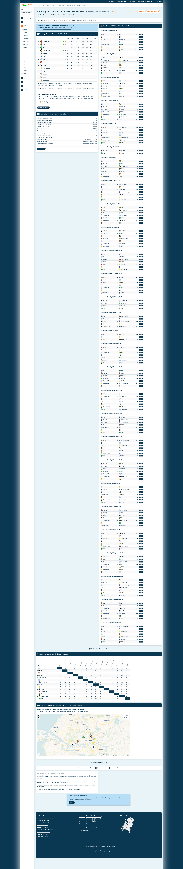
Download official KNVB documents (45, 829)
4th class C (25, 58)
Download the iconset (44, 820)
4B (60, 20)
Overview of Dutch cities (84, 830)
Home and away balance (43, 107)
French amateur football (42, 836)
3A (50, 20)
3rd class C (26, 47)
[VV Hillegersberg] (90, 734)
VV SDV (44, 77)
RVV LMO (45, 56)
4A (58, 20)
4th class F (25, 67)
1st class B (25, 32)
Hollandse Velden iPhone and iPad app (46, 818)
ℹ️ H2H (141, 34)
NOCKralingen (46, 80)
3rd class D (26, 50)
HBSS (44, 44)
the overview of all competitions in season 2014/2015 (62, 27)
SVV (44, 62)
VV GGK (45, 74)
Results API (61, 5)
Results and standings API (43, 822)
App (43, 5)
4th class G (26, 70)
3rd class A (25, 41)
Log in (160, 1)
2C (47, 20)
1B (45, 20)
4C (62, 20)
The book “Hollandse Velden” (43, 832)
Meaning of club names (42, 825)
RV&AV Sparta (46, 41)
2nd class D (26, 38)
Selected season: (25, 9)
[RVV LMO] (94, 747)
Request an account (150, 1)
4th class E (25, 64)
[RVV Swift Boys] (94, 739)
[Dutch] (125, 1)
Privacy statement (106, 846)
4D (64, 20)
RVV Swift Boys (46, 50)
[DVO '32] (72, 744)
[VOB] (83, 737)
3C (54, 20)
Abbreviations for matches (43, 827)
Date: (38, 665)
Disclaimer (91, 846)
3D (56, 20)
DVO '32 (45, 65)
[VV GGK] (85, 739)
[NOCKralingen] (94, 743)
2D (48, 20)
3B (52, 20)
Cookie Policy (98, 846)
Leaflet (101, 755)
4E (66, 20)
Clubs (48, 5)
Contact (84, 5)
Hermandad (45, 53)
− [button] (38, 717)
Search (113, 1)
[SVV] (77, 742)
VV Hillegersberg (46, 68)
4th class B (25, 56)
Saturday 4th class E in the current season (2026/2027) (57, 29)
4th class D (25, 61)
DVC (44, 71)
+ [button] (38, 715)
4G (69, 20)
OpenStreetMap (122, 755)
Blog (78, 5)
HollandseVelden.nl (43, 816)
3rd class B (25, 44)
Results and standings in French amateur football (99, 851)
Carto (108, 755)
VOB (44, 47)
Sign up (72, 802)
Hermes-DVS (46, 59)
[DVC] (77, 723)
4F (68, 20)
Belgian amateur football (42, 834)
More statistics (41, 148)
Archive (54, 5)
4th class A (25, 53)
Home (38, 5)
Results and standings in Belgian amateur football (98, 850)
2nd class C (26, 35)
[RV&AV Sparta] (91, 736)
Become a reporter (70, 5)
